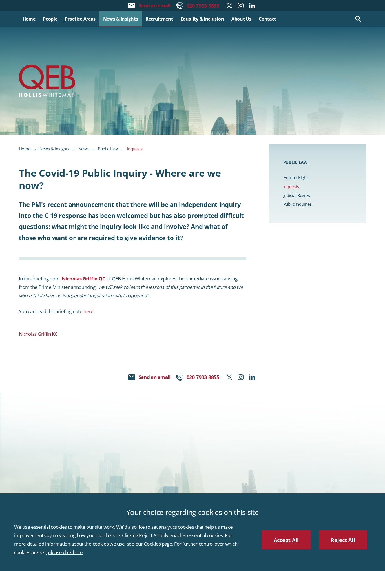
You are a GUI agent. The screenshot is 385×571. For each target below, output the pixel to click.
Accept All (286, 539)
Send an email (155, 5)
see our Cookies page (149, 544)
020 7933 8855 (203, 5)
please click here (65, 552)
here (88, 311)
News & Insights (54, 148)
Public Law (108, 148)
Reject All (343, 539)
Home (24, 148)
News (83, 148)
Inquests (135, 148)
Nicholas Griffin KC (38, 334)
